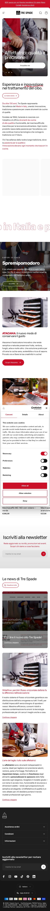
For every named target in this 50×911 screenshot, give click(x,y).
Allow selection (25, 493)
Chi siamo (37, 2)
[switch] (44, 461)
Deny (25, 501)
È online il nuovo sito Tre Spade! (23, 637)
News (43, 2)
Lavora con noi (13, 2)
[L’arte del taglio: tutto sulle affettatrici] (25, 740)
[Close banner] (46, 408)
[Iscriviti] (43, 554)
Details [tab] (25, 415)
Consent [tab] (8, 415)
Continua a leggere (11, 642)
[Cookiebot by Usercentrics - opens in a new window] (31, 408)
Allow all (25, 486)
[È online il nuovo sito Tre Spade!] (25, 619)
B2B (6, 2)
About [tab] (41, 415)
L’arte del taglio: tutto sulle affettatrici (19, 760)
